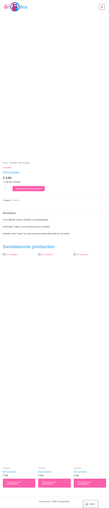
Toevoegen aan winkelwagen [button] (13, 483)
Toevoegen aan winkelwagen (29, 189)
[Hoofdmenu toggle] (101, 6)
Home (5, 163)
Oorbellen (13, 163)
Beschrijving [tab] (9, 213)
